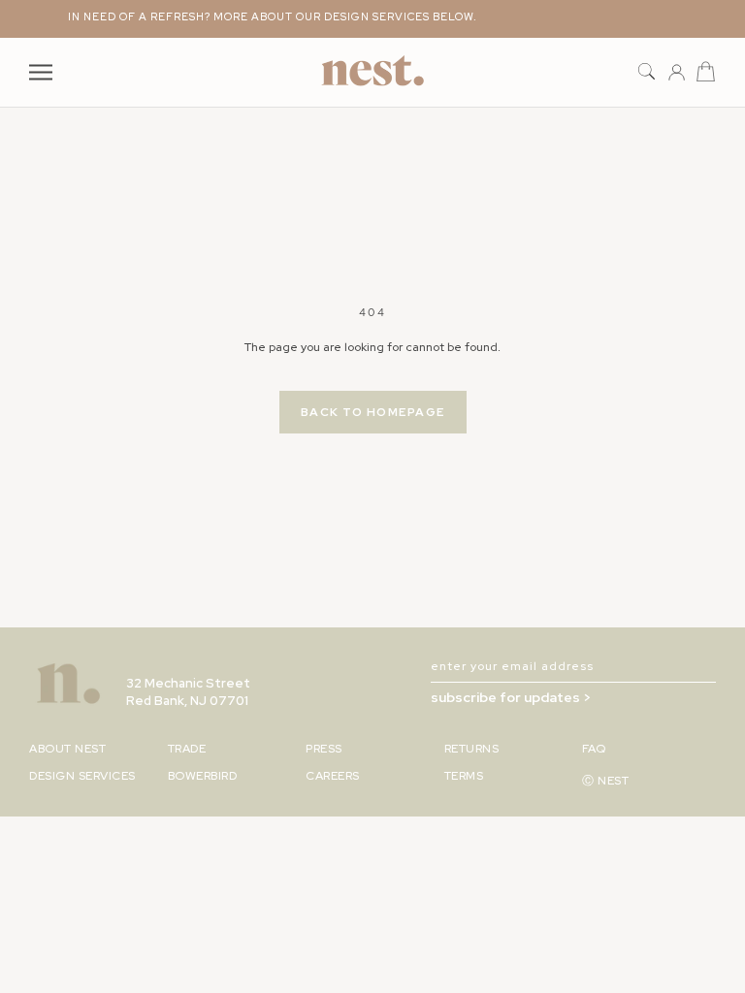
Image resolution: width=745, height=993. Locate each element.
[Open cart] (706, 72)
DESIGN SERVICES (82, 776)
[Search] (646, 72)
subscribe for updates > (511, 697)
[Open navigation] (40, 72)
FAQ (594, 748)
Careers (333, 776)
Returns (472, 748)
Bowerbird (203, 776)
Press (324, 748)
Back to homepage (373, 412)
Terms (464, 776)
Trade (187, 748)
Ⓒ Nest (605, 780)
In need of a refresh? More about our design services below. (265, 16)
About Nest (67, 748)
